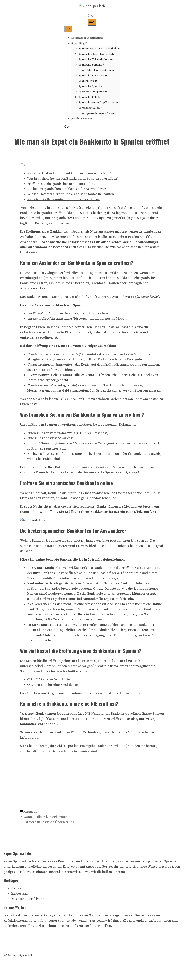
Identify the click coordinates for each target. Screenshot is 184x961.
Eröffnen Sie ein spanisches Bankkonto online (61, 184)
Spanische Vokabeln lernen (96, 59)
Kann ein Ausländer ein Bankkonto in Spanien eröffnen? (69, 173)
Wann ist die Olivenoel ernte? (45, 817)
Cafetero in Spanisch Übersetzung (48, 822)
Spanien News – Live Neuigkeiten (99, 48)
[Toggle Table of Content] (23, 165)
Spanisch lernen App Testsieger (98, 102)
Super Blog (78, 43)
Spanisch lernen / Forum (101, 113)
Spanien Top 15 (88, 81)
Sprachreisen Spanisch (93, 91)
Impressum (19, 893)
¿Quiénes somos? (81, 118)
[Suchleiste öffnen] (90, 16)
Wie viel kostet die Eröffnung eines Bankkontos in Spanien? (71, 194)
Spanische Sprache (90, 86)
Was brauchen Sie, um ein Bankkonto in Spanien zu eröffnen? (73, 179)
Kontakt (16, 888)
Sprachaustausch (89, 108)
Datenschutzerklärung (27, 899)
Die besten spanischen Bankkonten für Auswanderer (66, 189)
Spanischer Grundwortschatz (96, 54)
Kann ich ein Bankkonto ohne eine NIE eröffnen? (63, 199)
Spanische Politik (89, 97)
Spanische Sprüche (90, 64)
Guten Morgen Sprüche (100, 70)
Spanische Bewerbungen (94, 75)
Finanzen (30, 812)
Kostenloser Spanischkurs (87, 38)
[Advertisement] (92, 782)
